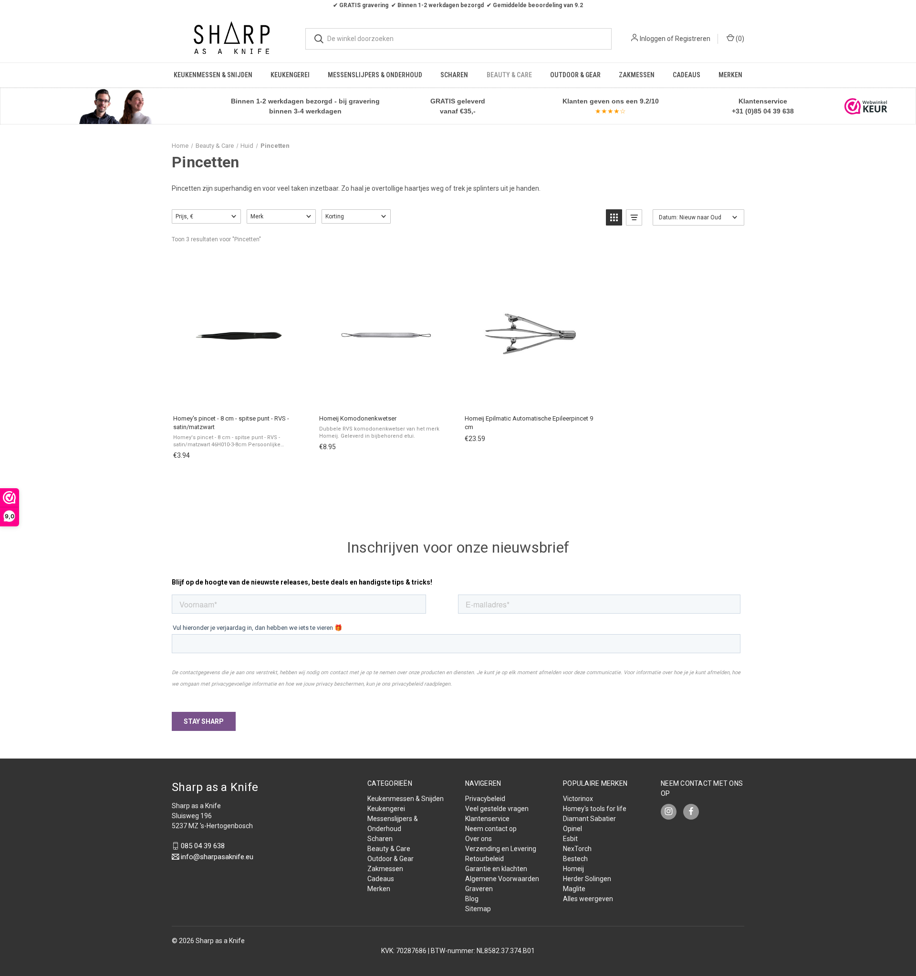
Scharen (454, 75)
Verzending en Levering (500, 849)
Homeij (573, 869)
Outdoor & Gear (575, 75)
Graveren (479, 889)
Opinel (572, 828)
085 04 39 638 (203, 846)
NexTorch (577, 849)
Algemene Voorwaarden (502, 879)
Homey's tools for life (594, 808)
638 (787, 111)
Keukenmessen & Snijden (213, 75)
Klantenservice (487, 818)
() (739, 38)
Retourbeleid (484, 859)
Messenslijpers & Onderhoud (375, 75)
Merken (730, 75)
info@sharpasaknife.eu (217, 857)
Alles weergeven (588, 899)
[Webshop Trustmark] (865, 106)
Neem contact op (491, 828)
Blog (472, 899)
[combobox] (458, 39)
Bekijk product (530, 396)
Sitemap (478, 909)
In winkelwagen (238, 396)
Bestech (575, 859)
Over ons (478, 838)
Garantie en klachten (496, 869)
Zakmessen (637, 75)
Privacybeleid (485, 798)
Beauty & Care (509, 75)
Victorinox (578, 798)
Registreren (692, 38)
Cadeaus (686, 75)
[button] (114, 106)
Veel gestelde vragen (497, 808)
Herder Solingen (587, 879)
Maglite (574, 889)
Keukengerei (290, 75)
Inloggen (653, 38)
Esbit (570, 838)
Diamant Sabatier (589, 818)
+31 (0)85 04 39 (756, 111)
